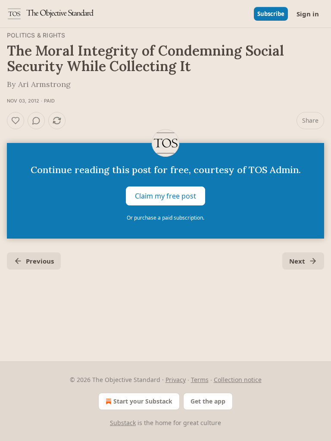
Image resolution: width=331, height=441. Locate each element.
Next (297, 261)
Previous (40, 261)
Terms (200, 380)
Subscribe (270, 14)
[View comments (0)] (36, 120)
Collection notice (238, 380)
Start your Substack (142, 401)
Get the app (207, 401)
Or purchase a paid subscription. (165, 217)
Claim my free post (165, 196)
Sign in (308, 13)
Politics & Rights (36, 35)
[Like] (15, 120)
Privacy (176, 380)
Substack (123, 423)
